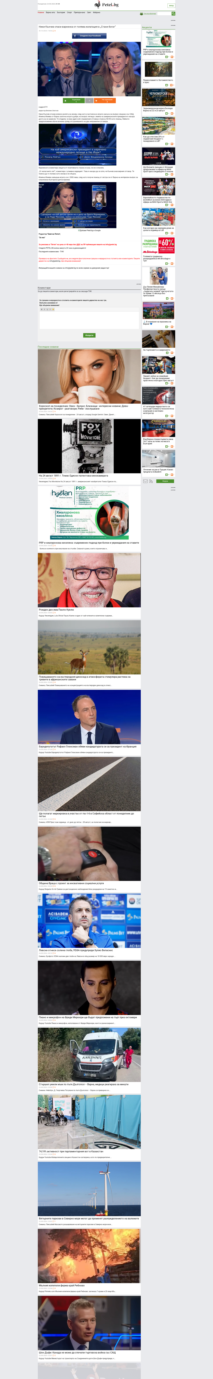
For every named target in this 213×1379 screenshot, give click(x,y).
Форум (165, 481)
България (61, 12)
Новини (41, 12)
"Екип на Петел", (54, 234)
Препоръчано (79, 12)
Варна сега (50, 12)
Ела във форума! (150, 14)
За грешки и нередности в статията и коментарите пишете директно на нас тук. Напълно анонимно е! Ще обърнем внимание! (73, 302)
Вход (171, 6)
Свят (89, 12)
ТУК (90, 291)
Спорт (69, 12)
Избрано (96, 12)
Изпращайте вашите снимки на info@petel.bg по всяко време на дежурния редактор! (74, 268)
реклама (173, 20)
